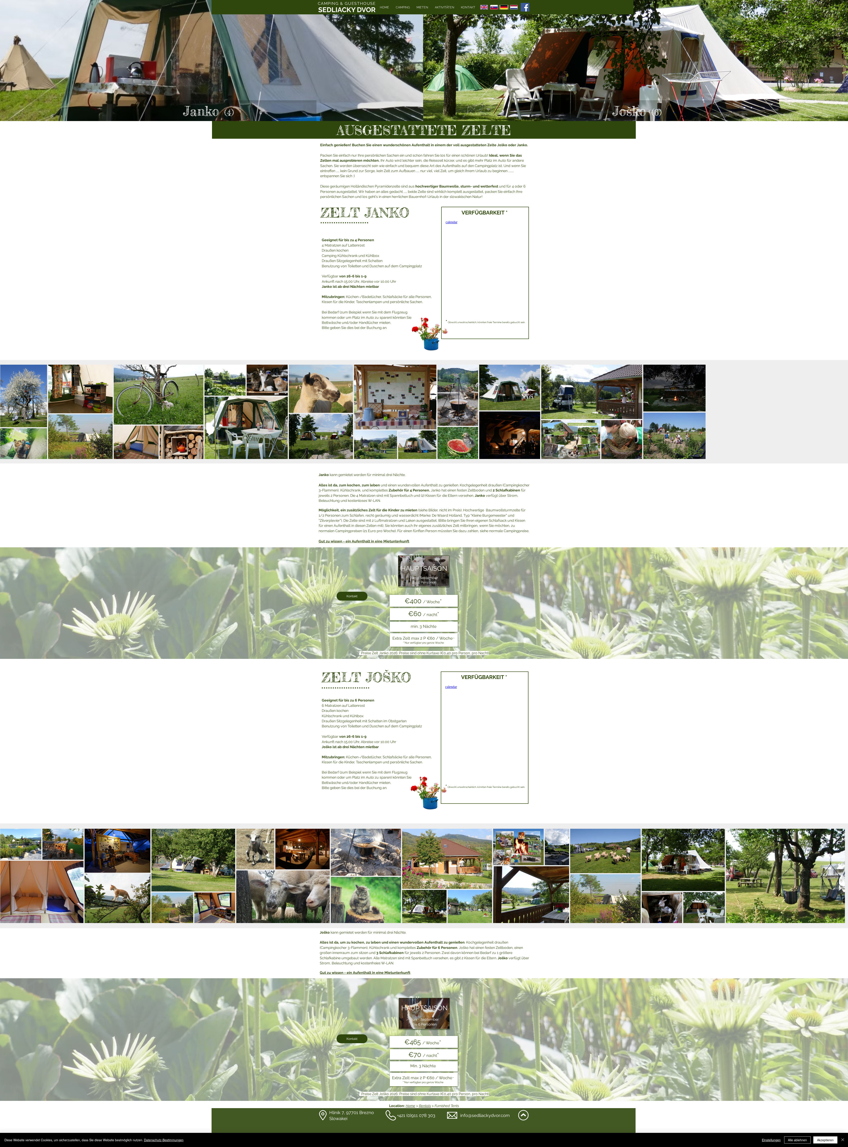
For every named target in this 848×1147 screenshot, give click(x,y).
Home (410, 1106)
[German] (504, 7)
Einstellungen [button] (771, 1140)
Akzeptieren (825, 1140)
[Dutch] (514, 7)
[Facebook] (525, 7)
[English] (484, 7)
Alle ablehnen (797, 1140)
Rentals (425, 1106)
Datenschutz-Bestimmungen (164, 1140)
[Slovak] (494, 7)
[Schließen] (842, 1139)
